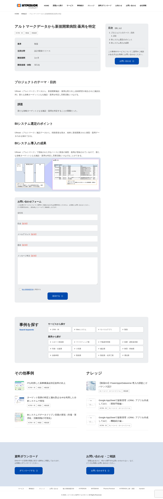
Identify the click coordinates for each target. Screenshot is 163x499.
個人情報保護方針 (28, 289)
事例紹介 (80, 5)
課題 (114, 36)
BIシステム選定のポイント (121, 39)
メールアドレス (27, 234)
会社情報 (143, 5)
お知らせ (118, 5)
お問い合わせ (131, 5)
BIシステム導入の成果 (120, 43)
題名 (23, 245)
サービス (70, 5)
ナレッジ (91, 5)
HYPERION (82, 488)
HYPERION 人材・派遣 (126, 488)
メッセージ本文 (27, 256)
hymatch (142, 488)
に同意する (31, 289)
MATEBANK (95, 488)
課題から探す (58, 5)
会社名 (20, 213)
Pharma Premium (109, 488)
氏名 (23, 224)
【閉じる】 (118, 28)
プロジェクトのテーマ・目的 (122, 33)
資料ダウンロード (105, 5)
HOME (46, 6)
